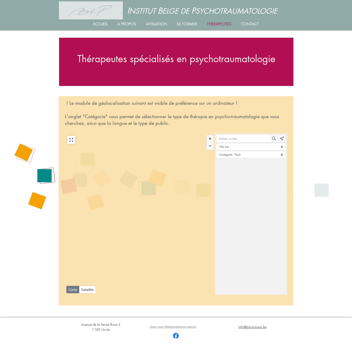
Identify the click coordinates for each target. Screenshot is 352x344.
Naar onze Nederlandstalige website (173, 327)
